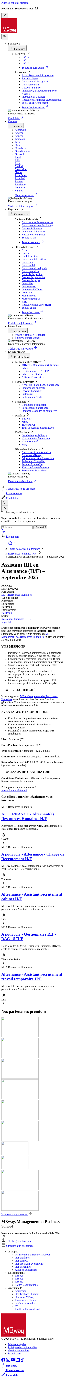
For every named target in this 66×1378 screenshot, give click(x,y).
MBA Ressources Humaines (16, 594)
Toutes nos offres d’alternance (24, 548)
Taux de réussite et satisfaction (38, 427)
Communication (30, 84)
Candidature (12, 498)
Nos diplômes (22, 1257)
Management (29, 295)
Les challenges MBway (34, 435)
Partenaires (27, 394)
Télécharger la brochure (34, 470)
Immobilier (27, 283)
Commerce (27, 262)
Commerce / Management (35, 81)
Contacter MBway (31, 455)
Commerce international (34, 259)
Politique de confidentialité (22, 1347)
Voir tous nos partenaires (14, 1214)
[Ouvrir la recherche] (4, 502)
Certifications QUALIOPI (36, 371)
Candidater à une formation (36, 452)
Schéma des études (32, 374)
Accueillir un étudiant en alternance (40, 384)
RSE (24, 301)
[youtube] (13, 1360)
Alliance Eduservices (33, 377)
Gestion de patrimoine (33, 277)
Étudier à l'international (27, 337)
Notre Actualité (30, 441)
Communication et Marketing (37, 225)
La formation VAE (32, 397)
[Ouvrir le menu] (4, 36)
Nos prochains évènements (36, 438)
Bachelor (26, 418)
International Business (33, 96)
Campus (12, 121)
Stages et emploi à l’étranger (30, 334)
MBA (25, 421)
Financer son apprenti (33, 387)
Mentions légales (17, 1344)
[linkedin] (18, 1360)
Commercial (28, 265)
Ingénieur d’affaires (32, 289)
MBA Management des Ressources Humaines (26, 635)
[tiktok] (22, 1360)
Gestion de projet (31, 280)
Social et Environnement (35, 102)
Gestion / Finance (31, 87)
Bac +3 (25, 59)
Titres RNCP (29, 424)
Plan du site (14, 1353)
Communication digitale (34, 268)
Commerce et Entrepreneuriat (37, 222)
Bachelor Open (30, 78)
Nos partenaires (23, 1266)
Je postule (6, 622)
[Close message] (4, 15)
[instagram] (8, 1360)
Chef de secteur (30, 256)
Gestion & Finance (32, 228)
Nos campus (21, 1260)
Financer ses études (25, 1300)
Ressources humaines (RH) (36, 304)
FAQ (24, 444)
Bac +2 (25, 56)
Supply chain (29, 307)
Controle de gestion (32, 274)
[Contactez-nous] (3, 532)
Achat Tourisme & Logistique (37, 75)
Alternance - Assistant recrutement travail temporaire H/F (31, 976)
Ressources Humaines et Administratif (42, 99)
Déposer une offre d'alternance (38, 458)
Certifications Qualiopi (27, 1294)
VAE (17, 1306)
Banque (26, 253)
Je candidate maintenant (14, 790)
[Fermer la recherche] (4, 508)
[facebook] (3, 1360)
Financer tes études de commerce (39, 410)
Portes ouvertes (14, 493)
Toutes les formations (26, 1284)
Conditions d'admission (34, 404)
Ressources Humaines (33, 234)
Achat (25, 250)
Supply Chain (29, 237)
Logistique (27, 292)
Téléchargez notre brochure (20, 488)
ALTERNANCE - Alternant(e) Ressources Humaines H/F (27, 816)
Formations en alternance (35, 407)
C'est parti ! (40, 527)
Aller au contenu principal (15, 2)
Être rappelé (12, 536)
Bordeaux (6, 612)
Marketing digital (31, 298)
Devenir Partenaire (32, 391)
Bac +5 (25, 63)
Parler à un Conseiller (33, 461)
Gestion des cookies (18, 1350)
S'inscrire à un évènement (35, 467)
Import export (29, 286)
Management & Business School (32, 1254)
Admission (20, 1291)
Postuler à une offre (32, 464)
